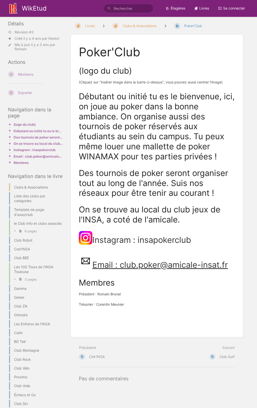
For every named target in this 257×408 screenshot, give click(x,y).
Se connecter (234, 8)
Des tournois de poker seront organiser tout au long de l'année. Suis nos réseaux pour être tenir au (38, 137)
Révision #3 (24, 32)
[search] (128, 8)
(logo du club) (25, 124)
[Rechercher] (109, 8)
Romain (21, 49)
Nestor (53, 38)
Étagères (178, 8)
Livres (204, 8)
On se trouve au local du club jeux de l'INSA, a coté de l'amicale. (38, 144)
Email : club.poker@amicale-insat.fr (38, 156)
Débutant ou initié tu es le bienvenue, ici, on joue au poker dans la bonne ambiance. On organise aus (38, 131)
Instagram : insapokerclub (34, 150)
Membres (21, 163)
